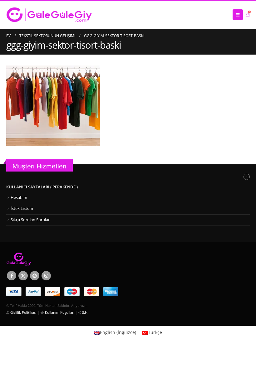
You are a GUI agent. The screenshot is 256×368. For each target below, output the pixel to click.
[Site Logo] (49, 14)
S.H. (84, 312)
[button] (238, 14)
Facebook (11, 275)
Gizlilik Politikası (23, 312)
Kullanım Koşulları (59, 312)
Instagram (46, 275)
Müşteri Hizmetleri (39, 166)
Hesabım (19, 197)
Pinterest (34, 275)
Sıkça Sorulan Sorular (30, 219)
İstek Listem (22, 208)
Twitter (23, 275)
